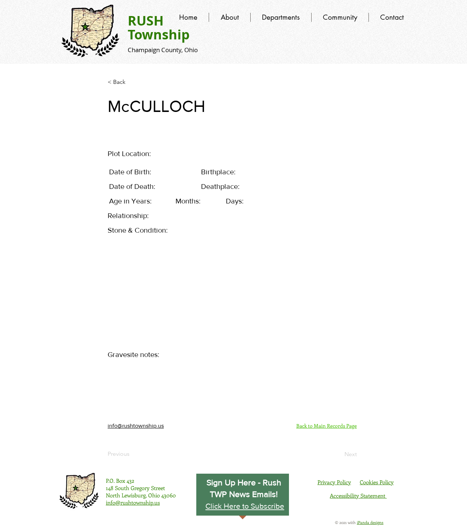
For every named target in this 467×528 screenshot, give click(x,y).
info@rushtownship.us (136, 426)
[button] (244, 505)
